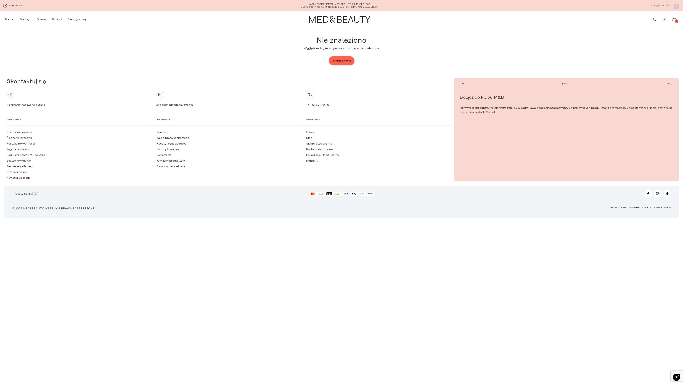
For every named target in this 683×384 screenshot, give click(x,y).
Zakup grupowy (77, 19)
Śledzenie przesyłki (19, 138)
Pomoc (161, 132)
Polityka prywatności (20, 143)
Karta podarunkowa (319, 149)
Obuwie (41, 19)
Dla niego (25, 19)
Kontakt (312, 160)
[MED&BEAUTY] (339, 19)
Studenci (56, 19)
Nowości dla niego (18, 177)
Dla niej (9, 19)
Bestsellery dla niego (20, 166)
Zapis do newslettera (170, 166)
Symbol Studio (641, 208)
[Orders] (664, 20)
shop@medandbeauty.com (174, 104)
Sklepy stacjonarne (319, 143)
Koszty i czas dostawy (171, 143)
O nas (310, 132)
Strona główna (341, 60)
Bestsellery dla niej (18, 160)
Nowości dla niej (17, 172)
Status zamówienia (19, 132)
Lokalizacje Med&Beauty (322, 155)
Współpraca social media (172, 138)
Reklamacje (163, 155)
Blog (309, 138)
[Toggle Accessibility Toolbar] (676, 377)
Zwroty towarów (167, 149)
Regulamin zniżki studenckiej (26, 155)
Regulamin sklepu (18, 149)
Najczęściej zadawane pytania (26, 104)
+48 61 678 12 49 (317, 104)
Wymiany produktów (170, 160)
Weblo (667, 208)
